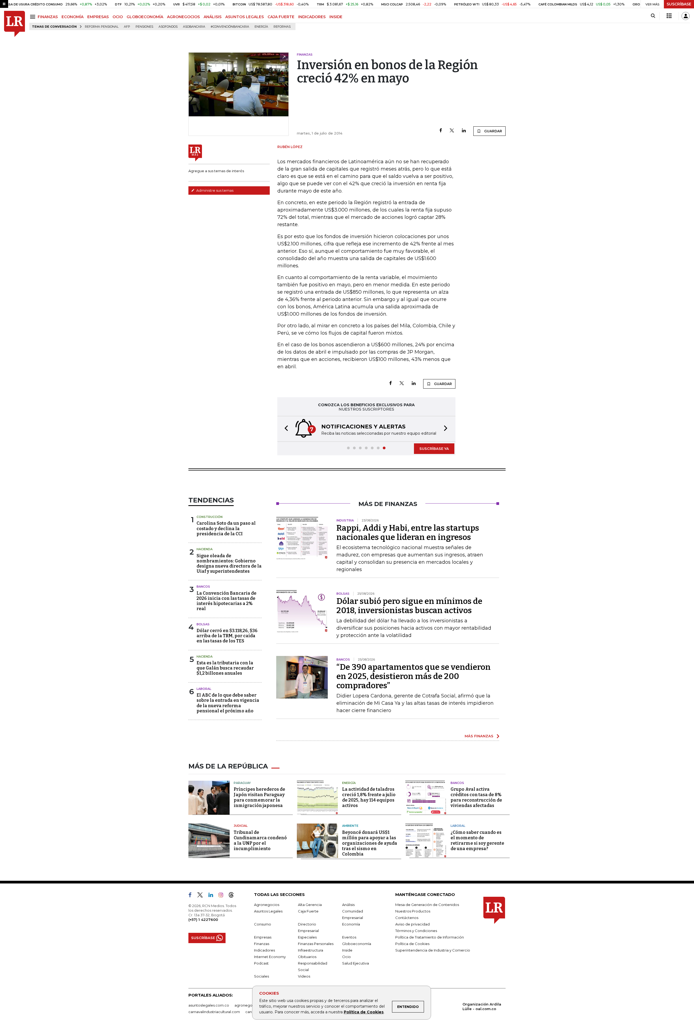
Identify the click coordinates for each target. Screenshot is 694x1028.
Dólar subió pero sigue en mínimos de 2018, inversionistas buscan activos (409, 605)
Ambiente (350, 826)
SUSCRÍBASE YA (434, 448)
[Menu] (33, 16)
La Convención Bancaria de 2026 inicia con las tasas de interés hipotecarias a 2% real (226, 601)
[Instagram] (223, 896)
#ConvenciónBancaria (230, 26)
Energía (261, 26)
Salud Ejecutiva (355, 963)
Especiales (307, 937)
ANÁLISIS (212, 16)
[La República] (14, 24)
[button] (284, 428)
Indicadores (264, 950)
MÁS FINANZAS (479, 736)
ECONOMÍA (72, 16)
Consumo (262, 924)
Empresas (262, 937)
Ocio (346, 957)
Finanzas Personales (315, 943)
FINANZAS (48, 16)
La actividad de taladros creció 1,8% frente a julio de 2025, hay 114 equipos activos (369, 797)
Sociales (261, 976)
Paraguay (242, 783)
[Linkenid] (212, 896)
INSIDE (335, 16)
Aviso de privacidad (412, 924)
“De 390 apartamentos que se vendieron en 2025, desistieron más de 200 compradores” (413, 676)
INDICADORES (312, 16)
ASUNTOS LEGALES (244, 16)
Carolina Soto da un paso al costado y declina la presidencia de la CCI (226, 528)
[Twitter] (451, 130)
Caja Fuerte (308, 911)
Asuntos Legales (268, 911)
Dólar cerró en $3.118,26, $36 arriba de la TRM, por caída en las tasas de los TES (227, 635)
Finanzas (261, 943)
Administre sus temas (214, 190)
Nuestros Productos (412, 911)
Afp (127, 26)
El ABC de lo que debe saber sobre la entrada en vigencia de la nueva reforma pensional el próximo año (228, 703)
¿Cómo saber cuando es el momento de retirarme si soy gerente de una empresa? (477, 840)
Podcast (261, 963)
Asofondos (168, 26)
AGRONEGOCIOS (183, 16)
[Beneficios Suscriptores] (669, 16)
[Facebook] (440, 130)
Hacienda (205, 549)
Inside (347, 950)
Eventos (349, 937)
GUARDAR (492, 131)
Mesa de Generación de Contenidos (427, 904)
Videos (304, 976)
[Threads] (233, 896)
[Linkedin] (464, 130)
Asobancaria (194, 26)
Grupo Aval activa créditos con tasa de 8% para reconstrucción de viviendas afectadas (476, 797)
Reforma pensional (101, 26)
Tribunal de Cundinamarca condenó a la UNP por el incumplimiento (260, 840)
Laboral (204, 689)
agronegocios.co (249, 1005)
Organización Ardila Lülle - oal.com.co (481, 1006)
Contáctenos (406, 917)
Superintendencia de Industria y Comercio (432, 950)
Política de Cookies (364, 1012)
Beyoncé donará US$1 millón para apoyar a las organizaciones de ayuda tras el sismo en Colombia (369, 843)
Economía (351, 924)
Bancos (203, 586)
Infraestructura (310, 950)
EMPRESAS (98, 16)
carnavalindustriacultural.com (214, 1012)
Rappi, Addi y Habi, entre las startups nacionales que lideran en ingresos (407, 532)
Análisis (348, 904)
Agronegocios (266, 904)
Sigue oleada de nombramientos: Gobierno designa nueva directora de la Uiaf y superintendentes (229, 563)
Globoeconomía (356, 943)
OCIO (118, 16)
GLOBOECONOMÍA (145, 16)
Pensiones (144, 26)
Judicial (241, 826)
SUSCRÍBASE (679, 4)
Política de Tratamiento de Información (429, 937)
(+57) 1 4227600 (203, 919)
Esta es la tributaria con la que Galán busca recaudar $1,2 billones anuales (225, 668)
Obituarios (307, 957)
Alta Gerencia (310, 904)
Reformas (282, 26)
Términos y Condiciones (416, 930)
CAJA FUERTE (281, 16)
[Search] (653, 16)
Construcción (210, 517)
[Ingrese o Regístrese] (686, 16)
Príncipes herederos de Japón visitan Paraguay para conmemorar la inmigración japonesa (259, 797)
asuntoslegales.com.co (208, 1005)
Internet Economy (270, 957)
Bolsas (203, 624)
